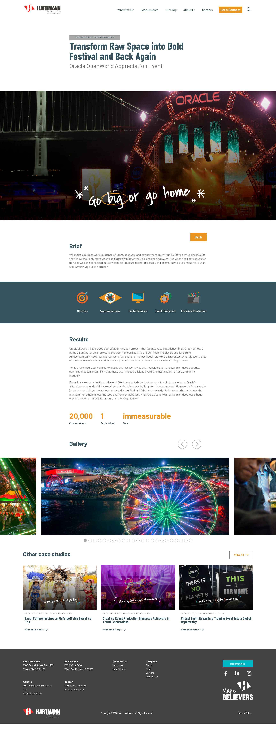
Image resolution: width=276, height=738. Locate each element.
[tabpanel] (135, 496)
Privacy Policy (244, 713)
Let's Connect (231, 10)
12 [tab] (138, 540)
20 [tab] (176, 540)
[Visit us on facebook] (225, 672)
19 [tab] (171, 540)
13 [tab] (142, 540)
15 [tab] (152, 540)
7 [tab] (114, 540)
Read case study (33, 629)
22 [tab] (186, 540)
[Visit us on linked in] (237, 672)
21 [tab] (181, 540)
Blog (148, 668)
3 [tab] (94, 540)
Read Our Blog (237, 663)
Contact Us (152, 676)
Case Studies (149, 10)
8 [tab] (118, 540)
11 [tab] (133, 540)
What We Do (125, 10)
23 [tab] (190, 540)
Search (249, 9)
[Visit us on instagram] (249, 672)
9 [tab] (123, 540)
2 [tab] (90, 540)
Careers (207, 10)
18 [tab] (166, 540)
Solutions (118, 664)
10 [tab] (128, 540)
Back (198, 237)
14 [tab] (147, 540)
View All (239, 554)
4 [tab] (99, 540)
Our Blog (171, 10)
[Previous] (182, 444)
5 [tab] (104, 540)
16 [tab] (157, 540)
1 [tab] (85, 540)
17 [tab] (162, 540)
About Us (189, 10)
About (149, 664)
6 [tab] (109, 540)
